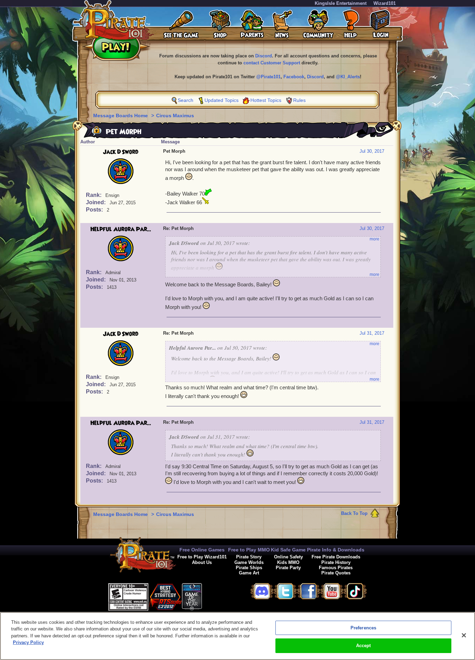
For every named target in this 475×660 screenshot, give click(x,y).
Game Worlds (249, 562)
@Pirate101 (268, 76)
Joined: (96, 202)
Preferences (363, 627)
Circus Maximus (175, 115)
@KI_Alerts (348, 76)
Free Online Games (202, 549)
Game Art (249, 572)
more (374, 239)
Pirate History (336, 562)
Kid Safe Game (288, 549)
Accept (363, 645)
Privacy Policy (28, 642)
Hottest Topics (265, 100)
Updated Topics (221, 100)
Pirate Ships (249, 567)
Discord (263, 55)
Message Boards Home (121, 115)
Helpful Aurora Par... (120, 229)
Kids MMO (288, 562)
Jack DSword (120, 152)
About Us (202, 562)
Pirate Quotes (336, 572)
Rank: (94, 195)
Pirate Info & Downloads (335, 549)
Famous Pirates (336, 567)
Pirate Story (248, 556)
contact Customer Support (271, 62)
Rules (299, 100)
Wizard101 (384, 3)
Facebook (293, 76)
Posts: (95, 210)
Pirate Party (288, 567)
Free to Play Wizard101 (202, 556)
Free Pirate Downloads (336, 556)
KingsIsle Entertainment (341, 3)
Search (185, 100)
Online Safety (288, 556)
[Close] (464, 635)
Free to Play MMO (249, 549)
